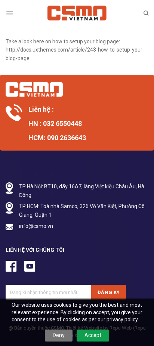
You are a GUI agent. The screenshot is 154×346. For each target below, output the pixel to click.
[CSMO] (77, 13)
